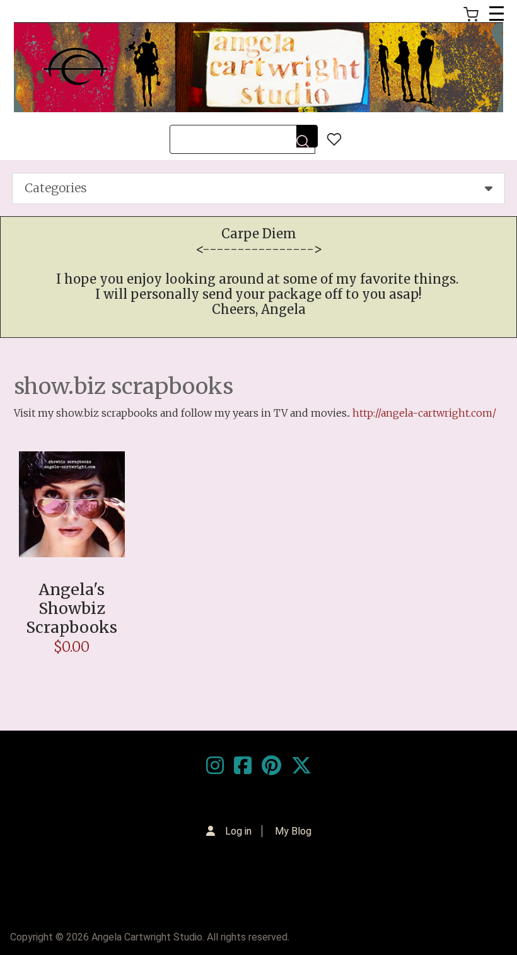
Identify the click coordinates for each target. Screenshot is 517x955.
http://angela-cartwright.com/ (424, 413)
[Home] (258, 67)
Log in (238, 831)
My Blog (293, 831)
